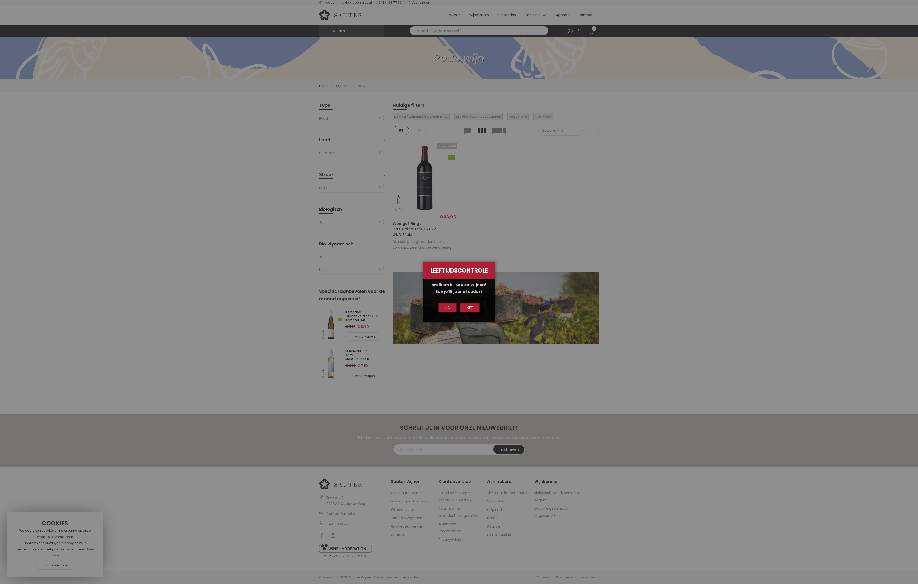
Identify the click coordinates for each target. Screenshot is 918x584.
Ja (447, 308)
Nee (470, 308)
